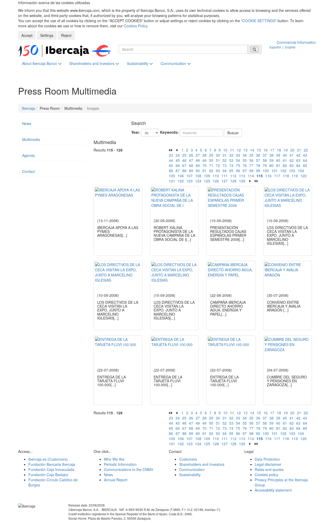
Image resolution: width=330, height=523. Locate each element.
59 (271, 160)
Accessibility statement (273, 490)
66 (178, 165)
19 (286, 150)
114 (251, 175)
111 (224, 175)
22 (306, 150)
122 (181, 180)
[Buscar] (254, 49)
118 (286, 175)
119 (295, 175)
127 (224, 180)
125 (207, 180)
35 (251, 155)
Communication (174, 63)
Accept (26, 35)
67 (184, 165)
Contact (28, 171)
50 (211, 160)
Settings (46, 35)
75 (238, 165)
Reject (66, 35)
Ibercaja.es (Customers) (48, 459)
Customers (188, 459)
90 (198, 170)
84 (298, 165)
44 (171, 160)
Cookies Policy (135, 25)
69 (198, 165)
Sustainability (138, 63)
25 (184, 155)
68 (191, 165)
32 (231, 155)
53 (231, 160)
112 (233, 175)
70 (204, 165)
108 (198, 175)
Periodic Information (120, 464)
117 (277, 175)
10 (225, 150)
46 (184, 160)
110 (216, 175)
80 (271, 165)
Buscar (233, 132)
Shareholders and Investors (92, 63)
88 (184, 170)
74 (231, 165)
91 (204, 170)
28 (204, 155)
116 (268, 175)
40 (285, 155)
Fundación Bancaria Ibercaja (51, 464)
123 (189, 180)
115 (260, 175)
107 (189, 175)
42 (298, 155)
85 (305, 165)
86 (171, 170)
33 (238, 155)
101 (274, 170)
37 (265, 155)
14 (252, 150)
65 (171, 165)
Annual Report (115, 479)
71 (211, 165)
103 (292, 170)
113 (242, 175)
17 (272, 150)
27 (198, 155)
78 (258, 165)
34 (245, 155)
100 (266, 170)
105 (172, 175)
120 (303, 175)
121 (172, 180)
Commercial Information (296, 42)
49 (204, 160)
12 (239, 150)
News (26, 123)
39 (278, 155)
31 (224, 155)
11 (232, 150)
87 (178, 170)
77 (251, 165)
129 (242, 180)
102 (283, 170)
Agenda (28, 155)
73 (224, 165)
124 (198, 180)
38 (271, 155)
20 (292, 150)
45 (178, 160)
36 (258, 155)
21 (299, 150)
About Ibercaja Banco (40, 63)
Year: (135, 132)
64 (305, 160)
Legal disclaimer (268, 464)
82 (285, 165)
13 (245, 150)
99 (258, 170)
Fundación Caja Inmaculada (51, 469)
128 (233, 180)
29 (211, 155)
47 (191, 160)
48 (198, 160)
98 (251, 170)
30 (218, 155)
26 (191, 155)
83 (292, 165)
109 (207, 175)
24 (178, 155)
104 (301, 170)
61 (285, 160)
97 (245, 170)
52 (224, 160)
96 (238, 170)
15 (259, 150)
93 (218, 170)
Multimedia (31, 139)
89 (191, 170)
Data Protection (267, 459)
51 (218, 160)
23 (171, 155)
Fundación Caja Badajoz (48, 474)
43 (305, 155)
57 (258, 160)
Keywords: (169, 132)
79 (265, 165)
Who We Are (114, 459)
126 (216, 180)
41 (292, 155)
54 (238, 160)
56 (251, 160)
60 (278, 160)
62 (292, 160)
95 (231, 170)
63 (298, 160)
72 (218, 165)
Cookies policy (266, 474)
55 (245, 160)
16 (265, 150)
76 (245, 165)
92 (211, 170)
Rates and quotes (269, 469)
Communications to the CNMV (128, 469)
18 (279, 150)
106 (181, 175)
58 (265, 160)
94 (224, 170)
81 (278, 165)
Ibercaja (28, 108)
